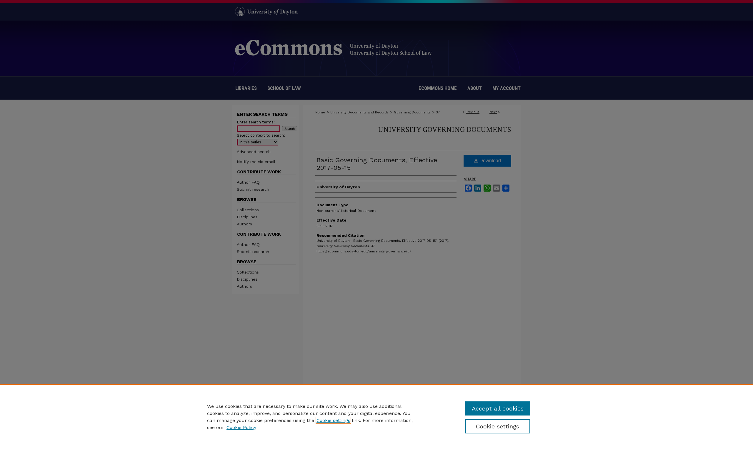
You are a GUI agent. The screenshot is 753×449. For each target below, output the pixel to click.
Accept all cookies (498, 408)
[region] (376, 416)
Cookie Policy (241, 427)
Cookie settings (333, 420)
